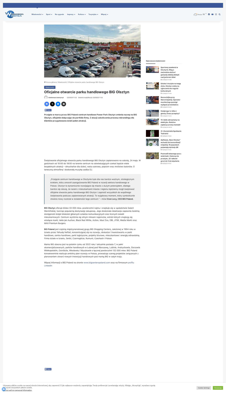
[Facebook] (46, 104)
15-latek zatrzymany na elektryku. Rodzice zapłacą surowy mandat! (170, 122)
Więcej (103, 14)
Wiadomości (36, 14)
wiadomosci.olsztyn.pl (56, 97)
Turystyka (92, 14)
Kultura (81, 14)
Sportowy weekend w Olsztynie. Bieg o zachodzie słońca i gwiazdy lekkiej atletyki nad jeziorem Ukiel (170, 72)
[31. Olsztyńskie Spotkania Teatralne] (152, 133)
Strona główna (51, 82)
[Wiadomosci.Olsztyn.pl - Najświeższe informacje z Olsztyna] (15, 14)
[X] (52, 104)
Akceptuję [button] (218, 388)
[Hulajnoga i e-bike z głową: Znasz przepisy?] (152, 113)
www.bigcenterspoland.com (97, 262)
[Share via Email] (63, 104)
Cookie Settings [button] (204, 388)
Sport (48, 14)
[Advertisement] (92, 141)
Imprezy (70, 14)
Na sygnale (59, 14)
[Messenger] (58, 104)
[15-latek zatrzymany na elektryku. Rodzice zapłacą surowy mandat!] (152, 122)
